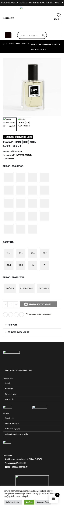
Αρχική (7, 383)
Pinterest (16, 314)
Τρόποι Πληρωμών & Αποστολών (16, 434)
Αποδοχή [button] (29, 502)
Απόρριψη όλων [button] (43, 502)
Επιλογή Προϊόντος (13, 166)
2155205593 (9, 18)
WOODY (11, 159)
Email (21, 314)
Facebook (5, 314)
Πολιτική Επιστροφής (12, 429)
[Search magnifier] (43, 35)
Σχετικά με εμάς (10, 394)
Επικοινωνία (9, 399)
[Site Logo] (32, 18)
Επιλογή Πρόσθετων (13, 277)
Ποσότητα (8, 242)
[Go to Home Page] (3, 43)
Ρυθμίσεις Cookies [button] (13, 502)
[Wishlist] (58, 15)
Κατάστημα (9, 388)
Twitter (10, 314)
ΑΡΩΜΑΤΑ (28, 155)
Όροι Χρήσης (9, 418)
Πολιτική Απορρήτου (12, 423)
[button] (8, 35)
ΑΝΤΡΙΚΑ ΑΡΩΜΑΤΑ (18, 155)
